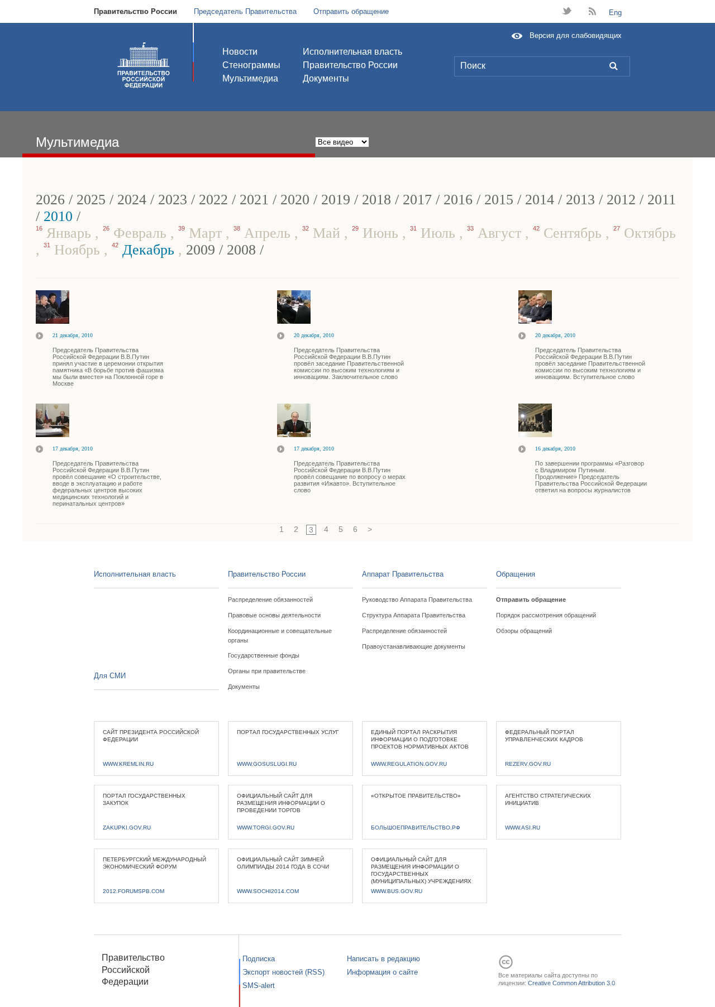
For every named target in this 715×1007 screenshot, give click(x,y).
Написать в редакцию (383, 959)
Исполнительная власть (352, 51)
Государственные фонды (263, 655)
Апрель (263, 233)
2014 (539, 199)
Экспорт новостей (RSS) (283, 972)
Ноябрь (74, 250)
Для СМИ (110, 676)
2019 (335, 199)
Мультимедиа (250, 78)
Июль (434, 233)
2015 (498, 199)
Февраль (136, 233)
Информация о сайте (382, 972)
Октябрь (644, 233)
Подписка (258, 959)
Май (323, 233)
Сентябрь (569, 233)
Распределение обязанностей (270, 599)
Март (202, 233)
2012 (621, 199)
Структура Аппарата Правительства (413, 615)
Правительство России (135, 11)
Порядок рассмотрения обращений (546, 615)
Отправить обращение (351, 11)
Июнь (377, 233)
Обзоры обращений (524, 630)
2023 (172, 199)
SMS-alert (258, 985)
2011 (661, 199)
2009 (200, 250)
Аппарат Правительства (403, 574)
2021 (254, 199)
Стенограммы (251, 65)
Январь (65, 233)
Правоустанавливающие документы (413, 646)
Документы (326, 78)
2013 (580, 199)
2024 (131, 199)
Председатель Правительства (245, 11)
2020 (294, 199)
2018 (376, 199)
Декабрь (145, 250)
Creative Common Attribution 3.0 (571, 983)
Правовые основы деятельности (274, 615)
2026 (50, 199)
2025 (91, 199)
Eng (615, 12)
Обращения (515, 574)
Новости (240, 51)
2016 (458, 199)
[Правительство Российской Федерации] (143, 65)
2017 (417, 199)
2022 (213, 199)
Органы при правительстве (267, 671)
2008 (241, 250)
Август (496, 233)
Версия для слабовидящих (576, 35)
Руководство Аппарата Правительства (417, 599)
